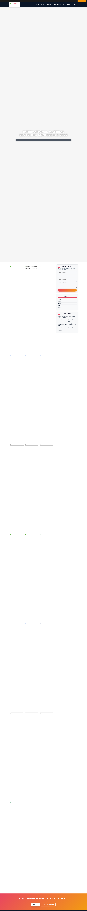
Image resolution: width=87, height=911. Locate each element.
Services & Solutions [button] (59, 4)
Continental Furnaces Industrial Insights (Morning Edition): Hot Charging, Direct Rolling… (67, 320)
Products (59, 299)
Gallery (68, 4)
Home (37, 4)
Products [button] (49, 4)
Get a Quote (35, 904)
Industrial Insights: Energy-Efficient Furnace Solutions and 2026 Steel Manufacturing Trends (67, 317)
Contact (59, 307)
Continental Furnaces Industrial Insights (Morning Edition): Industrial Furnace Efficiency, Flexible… (67, 324)
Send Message (67, 290)
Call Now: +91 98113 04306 (48, 904)
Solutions (59, 303)
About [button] (42, 4)
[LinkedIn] (77, 1)
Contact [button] (75, 4)
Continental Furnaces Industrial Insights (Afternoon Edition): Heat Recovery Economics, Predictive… (67, 329)
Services (59, 301)
